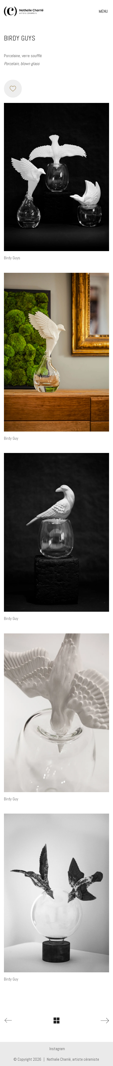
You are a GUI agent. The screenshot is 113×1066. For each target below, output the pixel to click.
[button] (104, 11)
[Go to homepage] (23, 11)
